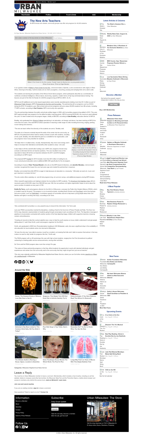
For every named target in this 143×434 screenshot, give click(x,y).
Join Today (114, 104)
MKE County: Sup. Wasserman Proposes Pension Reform (117, 62)
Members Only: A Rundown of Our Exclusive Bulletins (117, 47)
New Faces (114, 256)
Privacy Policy (20, 413)
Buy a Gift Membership (107, 110)
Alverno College (38, 120)
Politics (48, 15)
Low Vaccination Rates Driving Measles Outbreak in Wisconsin (117, 78)
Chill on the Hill (110, 370)
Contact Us (44, 392)
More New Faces (105, 308)
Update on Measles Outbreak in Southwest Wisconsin (116, 143)
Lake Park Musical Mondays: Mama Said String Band (114, 353)
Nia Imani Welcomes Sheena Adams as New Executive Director (116, 275)
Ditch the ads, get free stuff (59, 416)
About (17, 404)
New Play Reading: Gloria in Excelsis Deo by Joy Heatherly (115, 335)
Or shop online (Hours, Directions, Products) (100, 425)
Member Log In (52, 2)
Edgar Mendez (20, 33)
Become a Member (114, 95)
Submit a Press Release (23, 416)
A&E (94, 15)
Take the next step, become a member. (63, 414)
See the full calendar (106, 376)
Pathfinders (35, 193)
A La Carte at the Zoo (112, 315)
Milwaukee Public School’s (22, 104)
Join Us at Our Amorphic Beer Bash (25, 2)
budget (29, 159)
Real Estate (25, 15)
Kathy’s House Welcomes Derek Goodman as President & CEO (117, 293)
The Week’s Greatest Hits (115, 24)
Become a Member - (42, 2)
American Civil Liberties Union (80, 181)
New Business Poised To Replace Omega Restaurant (116, 203)
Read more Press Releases (108, 183)
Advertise (18, 407)
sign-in (35, 388)
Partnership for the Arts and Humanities (48, 104)
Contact (18, 410)
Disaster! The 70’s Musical (114, 325)
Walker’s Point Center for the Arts (39, 88)
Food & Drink (71, 15)
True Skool (79, 191)
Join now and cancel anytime (24, 384)
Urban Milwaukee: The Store (104, 398)
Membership (116, 15)
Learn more (62, 380)
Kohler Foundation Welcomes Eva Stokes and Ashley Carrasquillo (117, 262)
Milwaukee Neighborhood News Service (35, 33)
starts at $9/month (52, 380)
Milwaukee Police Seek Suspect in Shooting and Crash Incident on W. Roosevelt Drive (117, 121)
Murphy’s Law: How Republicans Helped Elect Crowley (115, 217)
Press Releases (114, 115)
